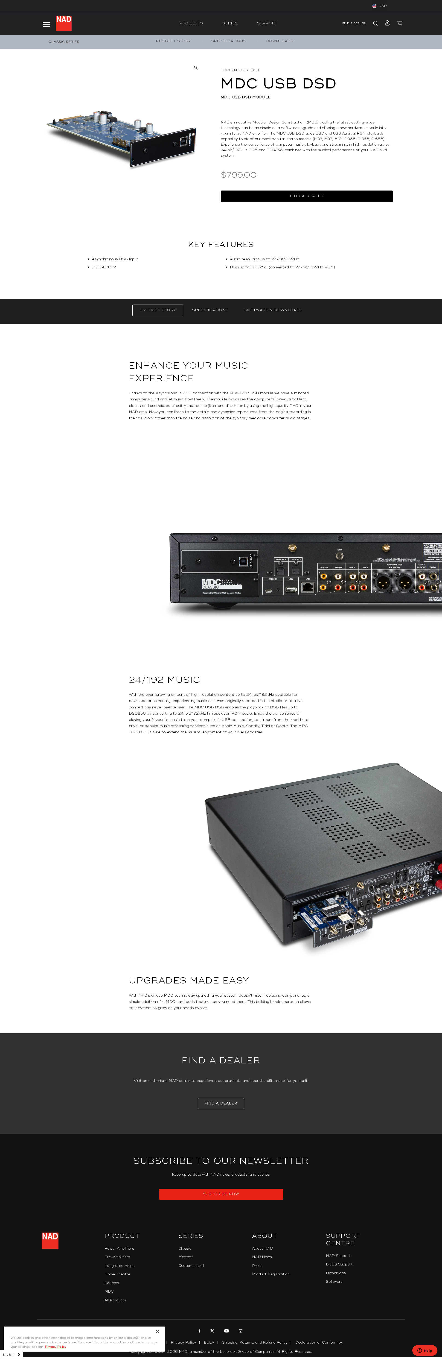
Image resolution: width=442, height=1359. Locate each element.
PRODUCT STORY (173, 41)
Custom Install (191, 1266)
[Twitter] (211, 1331)
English (8, 1354)
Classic (184, 1248)
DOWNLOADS (280, 41)
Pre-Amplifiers (117, 1257)
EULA (209, 1342)
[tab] (157, 310)
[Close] (157, 1332)
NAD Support (338, 1256)
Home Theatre (117, 1274)
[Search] (375, 23)
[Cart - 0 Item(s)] (400, 23)
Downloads (336, 1273)
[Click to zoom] (195, 67)
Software (334, 1282)
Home (226, 70)
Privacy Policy (183, 1342)
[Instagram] (240, 1331)
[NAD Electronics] (64, 23)
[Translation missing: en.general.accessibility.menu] (46, 23)
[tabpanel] (221, 678)
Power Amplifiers (119, 1248)
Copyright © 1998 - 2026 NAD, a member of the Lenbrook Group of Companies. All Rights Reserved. (221, 1352)
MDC (109, 1291)
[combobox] (11, 1354)
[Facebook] (199, 1331)
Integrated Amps (120, 1266)
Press (257, 1266)
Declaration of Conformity (318, 1342)
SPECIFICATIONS (228, 41)
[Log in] (386, 23)
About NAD (262, 1248)
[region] (221, 265)
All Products (115, 1300)
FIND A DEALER (353, 23)
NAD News (262, 1257)
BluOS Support (339, 1264)
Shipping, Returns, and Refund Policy (255, 1342)
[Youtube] (226, 1331)
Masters (185, 1257)
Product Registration (271, 1274)
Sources (112, 1283)
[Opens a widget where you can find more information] (424, 1351)
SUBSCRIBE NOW (221, 1194)
